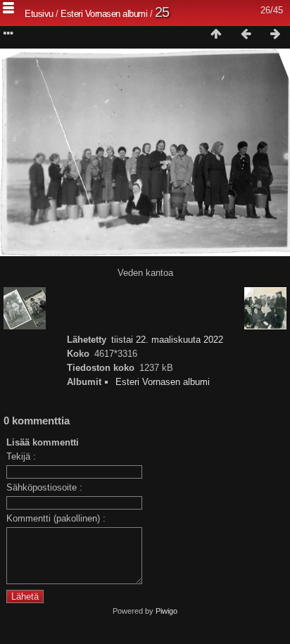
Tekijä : (21, 456)
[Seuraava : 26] (275, 34)
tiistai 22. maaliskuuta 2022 (167, 339)
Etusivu (39, 13)
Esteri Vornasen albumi (104, 13)
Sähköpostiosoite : (44, 487)
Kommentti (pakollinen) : (56, 518)
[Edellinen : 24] (245, 34)
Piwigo (166, 611)
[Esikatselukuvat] (216, 34)
